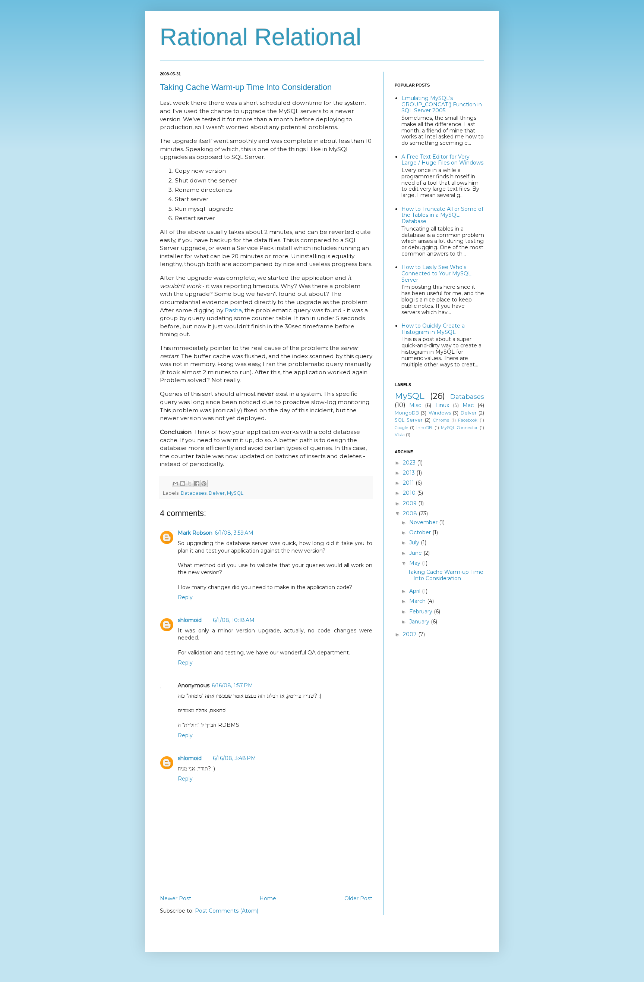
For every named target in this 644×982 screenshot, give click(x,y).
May (415, 563)
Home (267, 898)
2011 (409, 482)
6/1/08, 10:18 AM (234, 620)
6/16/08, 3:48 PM (234, 758)
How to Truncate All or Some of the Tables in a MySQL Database (442, 215)
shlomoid (190, 620)
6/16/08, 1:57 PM (232, 685)
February (421, 611)
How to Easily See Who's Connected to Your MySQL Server (436, 273)
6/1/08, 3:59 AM (234, 532)
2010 (410, 493)
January (420, 621)
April (415, 591)
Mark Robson (195, 532)
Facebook (467, 420)
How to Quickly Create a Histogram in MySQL (433, 328)
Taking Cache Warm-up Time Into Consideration (246, 87)
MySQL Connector (459, 427)
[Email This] (175, 483)
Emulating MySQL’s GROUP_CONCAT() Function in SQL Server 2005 (441, 104)
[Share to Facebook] (197, 483)
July (415, 542)
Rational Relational (260, 37)
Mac (468, 405)
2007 (410, 634)
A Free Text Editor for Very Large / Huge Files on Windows (442, 159)
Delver (217, 493)
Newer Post (175, 898)
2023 (410, 462)
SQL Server (409, 420)
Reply (185, 597)
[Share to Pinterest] (204, 483)
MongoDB (407, 413)
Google (401, 427)
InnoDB (424, 427)
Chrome (441, 420)
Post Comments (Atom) (226, 910)
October (420, 532)
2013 (409, 472)
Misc (415, 405)
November (424, 522)
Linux (442, 405)
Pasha (233, 310)
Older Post (358, 898)
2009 (410, 503)
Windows (440, 413)
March (418, 601)
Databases (193, 493)
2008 (411, 513)
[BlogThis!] (182, 483)
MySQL (235, 493)
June (416, 553)
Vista (400, 434)
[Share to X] (189, 483)
